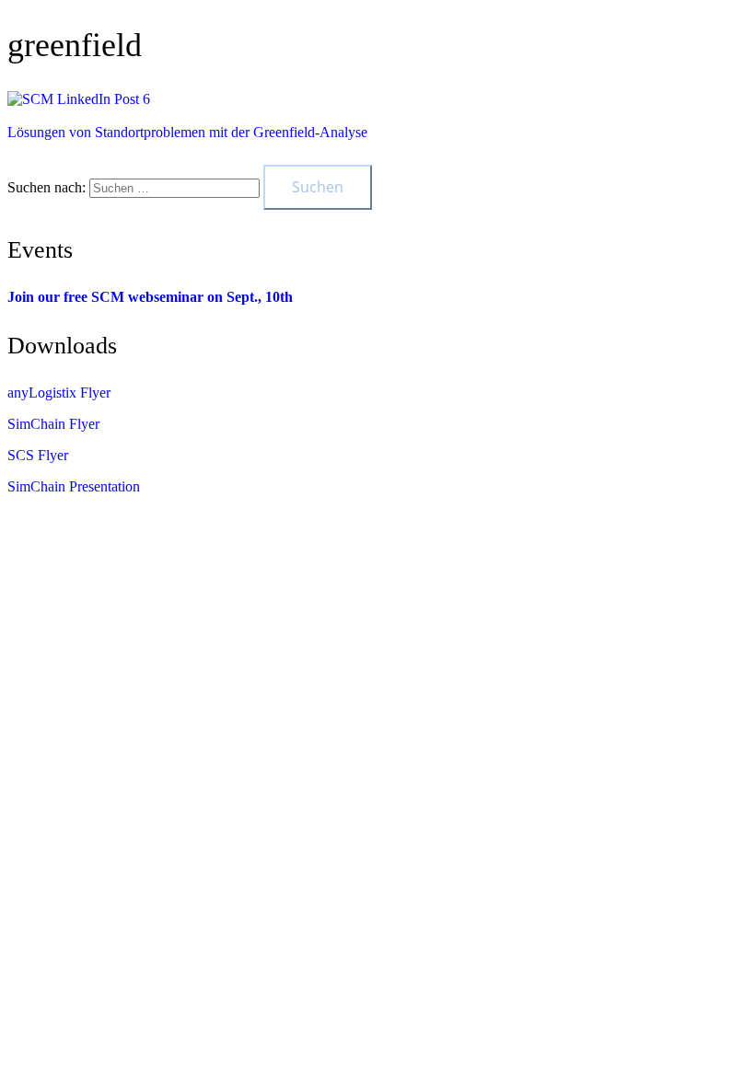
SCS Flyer (37, 455)
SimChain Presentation (73, 486)
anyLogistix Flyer (58, 392)
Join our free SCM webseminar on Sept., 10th (150, 297)
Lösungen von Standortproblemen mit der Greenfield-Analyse (187, 132)
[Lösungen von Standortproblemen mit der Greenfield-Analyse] (78, 99)
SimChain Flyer (53, 424)
